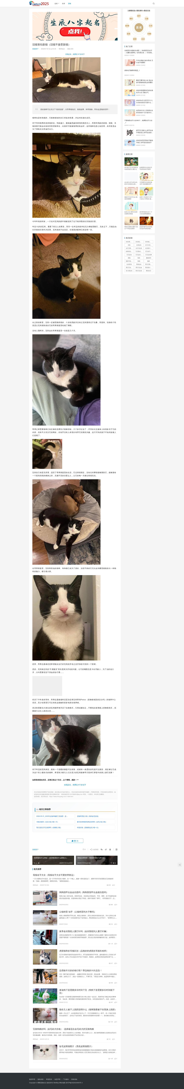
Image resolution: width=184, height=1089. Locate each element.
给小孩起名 (129, 271)
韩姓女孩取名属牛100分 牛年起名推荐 (131, 227)
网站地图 (62, 1083)
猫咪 (148, 261)
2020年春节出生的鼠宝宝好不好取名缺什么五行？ (146, 227)
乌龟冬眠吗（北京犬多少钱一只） (47, 822)
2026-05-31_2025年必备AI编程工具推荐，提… (52, 816)
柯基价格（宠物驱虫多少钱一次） (88, 827)
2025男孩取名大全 (130, 242)
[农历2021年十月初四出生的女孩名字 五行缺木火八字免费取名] (129, 110)
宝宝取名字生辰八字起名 (139, 251)
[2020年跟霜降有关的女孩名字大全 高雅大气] (129, 90)
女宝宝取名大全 (130, 248)
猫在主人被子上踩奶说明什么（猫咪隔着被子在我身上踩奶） (88, 1009)
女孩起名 (138, 245)
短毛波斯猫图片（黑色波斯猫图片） (76, 1046)
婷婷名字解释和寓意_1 (132, 70)
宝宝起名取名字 (139, 255)
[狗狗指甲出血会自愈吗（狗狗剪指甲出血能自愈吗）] (45, 898)
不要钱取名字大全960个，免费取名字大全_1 (138, 121)
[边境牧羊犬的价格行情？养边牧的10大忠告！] (45, 976)
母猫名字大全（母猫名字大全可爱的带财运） (54, 874)
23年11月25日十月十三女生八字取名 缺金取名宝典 (146, 198)
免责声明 (57, 1079)
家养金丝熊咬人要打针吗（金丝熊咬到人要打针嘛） (83, 931)
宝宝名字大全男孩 (149, 251)
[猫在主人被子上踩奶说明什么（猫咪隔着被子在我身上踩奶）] (45, 1015)
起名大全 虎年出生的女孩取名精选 (130, 213)
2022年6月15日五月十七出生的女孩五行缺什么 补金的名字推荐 (144, 102)
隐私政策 (41, 1079)
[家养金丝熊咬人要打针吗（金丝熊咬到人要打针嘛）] (45, 937)
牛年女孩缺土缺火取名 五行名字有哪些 (144, 61)
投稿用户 (35, 49)
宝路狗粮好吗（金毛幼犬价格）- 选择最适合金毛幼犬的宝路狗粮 (63, 1028)
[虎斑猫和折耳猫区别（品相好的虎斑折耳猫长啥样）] (45, 956)
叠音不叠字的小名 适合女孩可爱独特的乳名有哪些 (144, 81)
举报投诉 (49, 1079)
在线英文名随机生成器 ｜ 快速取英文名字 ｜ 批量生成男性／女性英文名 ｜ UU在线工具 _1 (138, 52)
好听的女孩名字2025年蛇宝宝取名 (130, 251)
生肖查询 (129, 264)
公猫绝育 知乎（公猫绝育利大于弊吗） (77, 911)
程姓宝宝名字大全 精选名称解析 (130, 198)
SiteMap (56, 1083)
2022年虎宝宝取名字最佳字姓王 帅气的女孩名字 (144, 141)
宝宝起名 (129, 255)
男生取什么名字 (149, 267)
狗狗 (139, 261)
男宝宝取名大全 (149, 264)
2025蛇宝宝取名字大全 (149, 242)
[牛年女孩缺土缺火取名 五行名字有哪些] (129, 60)
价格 (129, 245)
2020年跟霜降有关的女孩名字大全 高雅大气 (144, 91)
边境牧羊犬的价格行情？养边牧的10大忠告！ (80, 970)
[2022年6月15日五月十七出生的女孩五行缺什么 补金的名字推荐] (129, 100)
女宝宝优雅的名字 (149, 245)
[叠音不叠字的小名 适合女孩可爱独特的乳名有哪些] (129, 80)
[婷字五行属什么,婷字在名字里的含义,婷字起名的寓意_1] (129, 130)
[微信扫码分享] (102, 849)
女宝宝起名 (139, 248)
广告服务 (66, 1079)
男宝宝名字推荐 (130, 267)
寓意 (139, 258)
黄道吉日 (148, 271)
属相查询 (148, 258)
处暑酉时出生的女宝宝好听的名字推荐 (146, 168)
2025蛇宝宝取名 (139, 242)
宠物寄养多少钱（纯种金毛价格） (88, 816)
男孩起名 (138, 264)
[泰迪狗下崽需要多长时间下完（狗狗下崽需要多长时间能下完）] (45, 996)
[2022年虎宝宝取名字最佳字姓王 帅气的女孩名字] (129, 140)
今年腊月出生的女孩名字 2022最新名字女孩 (146, 183)
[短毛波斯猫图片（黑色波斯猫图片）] (45, 1052)
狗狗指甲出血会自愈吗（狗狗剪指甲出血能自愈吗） (83, 892)
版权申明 (32, 1079)
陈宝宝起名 (139, 271)
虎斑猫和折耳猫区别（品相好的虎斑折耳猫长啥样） (83, 950)
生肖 (63, 3)
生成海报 (95, 849)
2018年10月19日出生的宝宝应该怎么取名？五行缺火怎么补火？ (130, 183)
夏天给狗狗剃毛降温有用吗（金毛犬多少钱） (92, 822)
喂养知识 (62, 49)
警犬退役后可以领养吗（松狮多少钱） (49, 827)
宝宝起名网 (148, 255)
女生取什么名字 (149, 248)
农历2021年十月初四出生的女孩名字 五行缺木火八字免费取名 (144, 112)
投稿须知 (74, 1079)
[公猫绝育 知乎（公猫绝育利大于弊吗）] (45, 917)
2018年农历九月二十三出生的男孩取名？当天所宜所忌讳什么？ (146, 213)
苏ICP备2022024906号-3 (74, 1083)
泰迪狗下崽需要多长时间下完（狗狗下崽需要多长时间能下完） (87, 991)
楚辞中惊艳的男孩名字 (130, 261)
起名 (56, 3)
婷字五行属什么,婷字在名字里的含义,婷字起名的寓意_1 (144, 132)
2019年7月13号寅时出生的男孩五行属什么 (131, 168)
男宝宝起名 (139, 267)
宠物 (69, 3)
